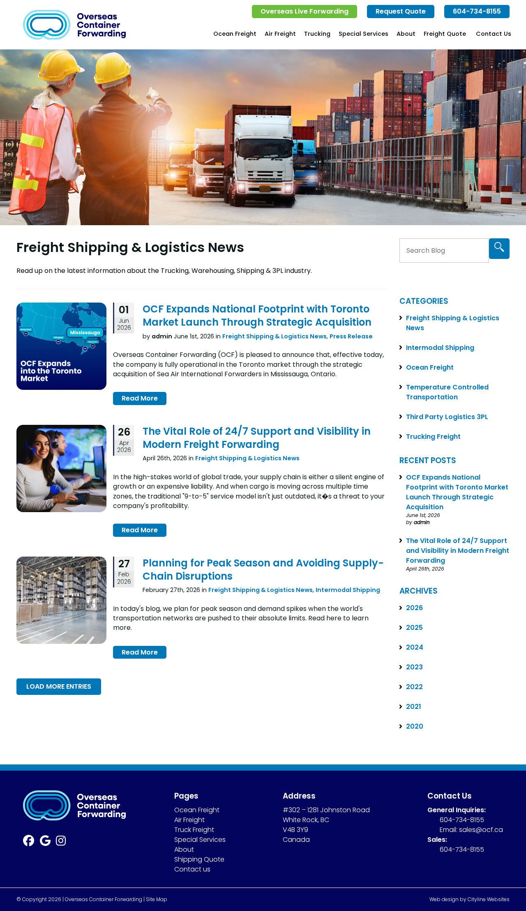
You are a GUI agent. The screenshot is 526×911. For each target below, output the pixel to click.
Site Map (156, 899)
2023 (414, 667)
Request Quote (401, 11)
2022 (414, 687)
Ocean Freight (234, 34)
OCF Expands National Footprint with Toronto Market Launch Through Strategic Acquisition (257, 315)
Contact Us (493, 34)
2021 (413, 706)
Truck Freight (194, 829)
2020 (414, 726)
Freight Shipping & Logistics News (274, 336)
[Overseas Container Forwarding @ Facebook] (31, 842)
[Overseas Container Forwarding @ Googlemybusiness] (48, 842)
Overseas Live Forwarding (304, 11)
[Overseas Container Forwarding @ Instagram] (64, 842)
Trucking (317, 34)
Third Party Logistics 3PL (447, 417)
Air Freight (280, 34)
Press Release (351, 336)
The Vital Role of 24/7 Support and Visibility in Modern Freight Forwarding (257, 437)
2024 (414, 647)
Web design (444, 899)
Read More (140, 398)
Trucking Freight (433, 436)
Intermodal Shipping (348, 590)
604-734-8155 (477, 11)
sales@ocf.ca (481, 829)
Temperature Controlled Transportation (447, 392)
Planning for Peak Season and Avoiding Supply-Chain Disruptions (263, 569)
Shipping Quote (199, 859)
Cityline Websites (489, 899)
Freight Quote (445, 34)
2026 (414, 608)
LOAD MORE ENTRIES (58, 686)
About (406, 34)
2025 (414, 627)
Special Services (363, 34)
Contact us (192, 869)
